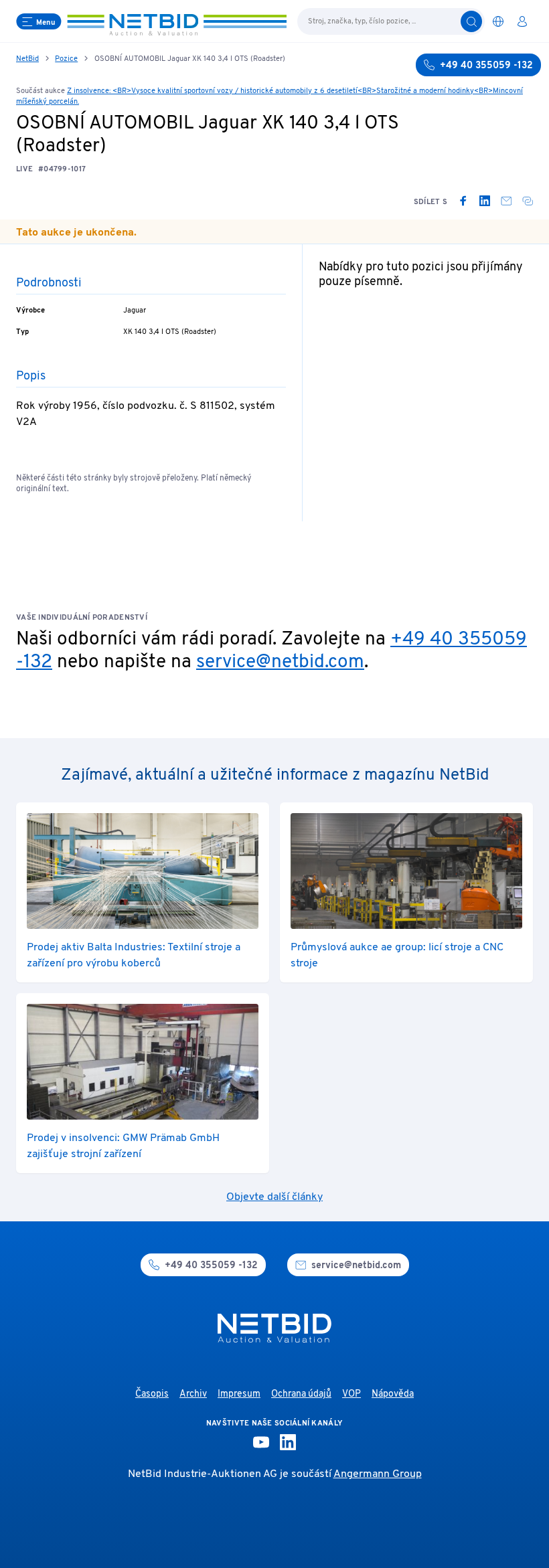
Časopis (152, 1394)
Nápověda (393, 1394)
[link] (463, 200)
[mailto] (506, 200)
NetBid (27, 59)
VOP (351, 1394)
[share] (527, 201)
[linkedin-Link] (288, 1442)
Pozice (66, 59)
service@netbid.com (280, 662)
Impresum (239, 1394)
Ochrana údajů (301, 1394)
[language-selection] (498, 21)
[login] (522, 21)
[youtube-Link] (261, 1442)
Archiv (193, 1394)
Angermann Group (377, 1474)
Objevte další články (274, 1197)
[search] (471, 21)
